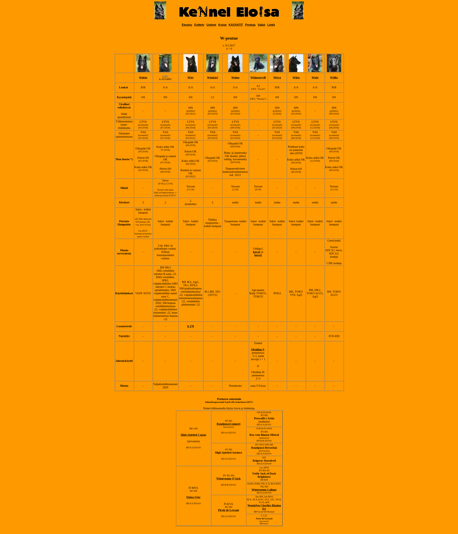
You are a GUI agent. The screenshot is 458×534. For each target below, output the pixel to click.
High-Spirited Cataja (193, 434)
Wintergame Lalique (264, 489)
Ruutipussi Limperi (228, 423)
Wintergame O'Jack (228, 478)
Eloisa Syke (193, 497)
